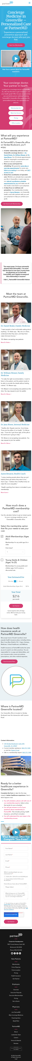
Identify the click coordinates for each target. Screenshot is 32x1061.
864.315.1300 (26, 748)
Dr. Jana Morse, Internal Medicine (15, 424)
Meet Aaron (4, 492)
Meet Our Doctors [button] (16, 113)
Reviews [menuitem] (16, 1043)
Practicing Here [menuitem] (16, 1018)
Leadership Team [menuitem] (16, 1034)
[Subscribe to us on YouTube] (12, 953)
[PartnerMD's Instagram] (17, 953)
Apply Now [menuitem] (16, 1021)
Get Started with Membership (11, 204)
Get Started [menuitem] (16, 978)
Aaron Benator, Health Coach (13, 474)
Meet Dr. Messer (5, 394)
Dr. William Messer (19, 155)
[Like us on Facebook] (15, 953)
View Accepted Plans (9, 661)
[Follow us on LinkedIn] (20, 953)
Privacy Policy (7, 904)
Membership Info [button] (16, 108)
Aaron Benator (15, 192)
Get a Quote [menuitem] (16, 1001)
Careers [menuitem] (16, 1037)
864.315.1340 (26, 752)
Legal (16, 1059)
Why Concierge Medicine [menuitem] (16, 1015)
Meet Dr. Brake (5, 342)
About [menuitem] (16, 1032)
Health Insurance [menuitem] (16, 976)
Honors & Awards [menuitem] (16, 1040)
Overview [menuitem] (16, 989)
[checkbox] (16, 878)
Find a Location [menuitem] (16, 970)
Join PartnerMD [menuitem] (15, 1012)
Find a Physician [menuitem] (16, 967)
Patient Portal (15, 750)
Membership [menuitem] (16, 964)
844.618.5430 (18, 950)
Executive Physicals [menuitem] (16, 992)
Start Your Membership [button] (16, 45)
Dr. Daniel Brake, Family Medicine (15, 326)
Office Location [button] (16, 123)
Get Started (16, 606)
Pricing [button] (16, 118)
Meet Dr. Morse (5, 443)
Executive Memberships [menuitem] (16, 995)
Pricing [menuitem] (16, 973)
